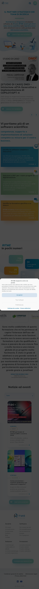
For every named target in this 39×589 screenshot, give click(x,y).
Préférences (19, 305)
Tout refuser (19, 300)
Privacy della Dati (25, 308)
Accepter (19, 295)
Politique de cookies (13, 308)
